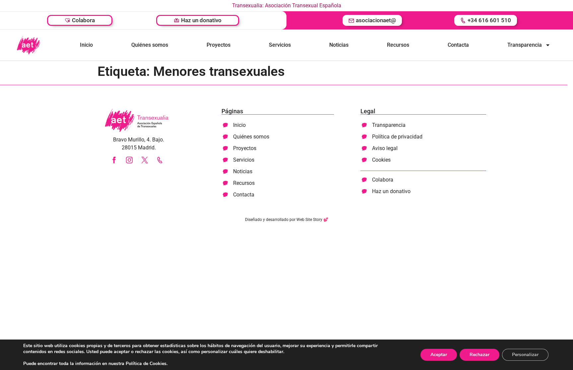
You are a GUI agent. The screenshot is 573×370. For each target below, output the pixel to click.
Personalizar (525, 354)
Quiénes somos (149, 45)
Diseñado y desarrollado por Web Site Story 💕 (286, 219)
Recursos (398, 45)
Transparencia (524, 45)
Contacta (458, 45)
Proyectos (218, 45)
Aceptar (438, 354)
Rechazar (479, 354)
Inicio (86, 45)
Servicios (280, 45)
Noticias (339, 45)
